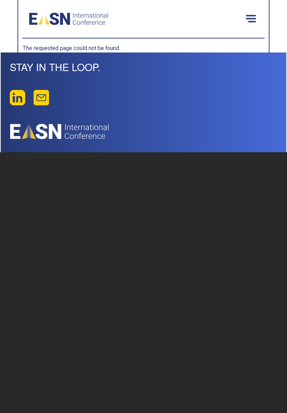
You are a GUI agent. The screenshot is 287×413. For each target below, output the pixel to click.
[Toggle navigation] (250, 19)
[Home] (69, 18)
